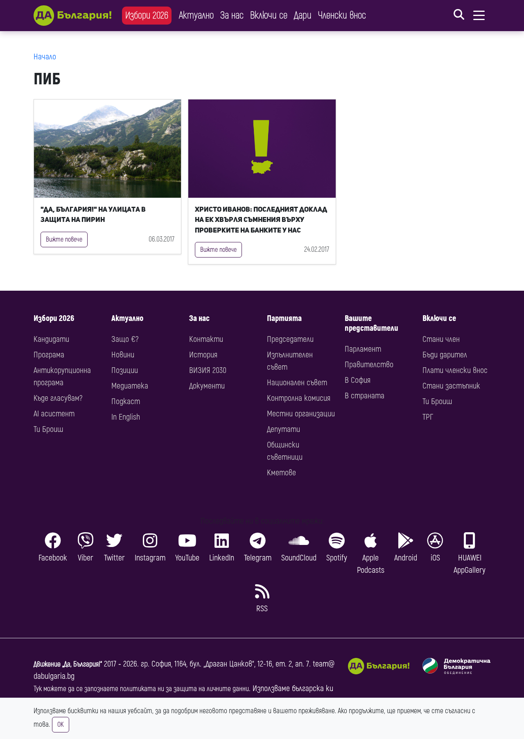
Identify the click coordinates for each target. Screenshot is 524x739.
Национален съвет (297, 382)
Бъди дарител (444, 355)
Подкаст (125, 401)
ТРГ (427, 417)
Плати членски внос (455, 370)
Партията (284, 318)
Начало (45, 57)
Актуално (196, 15)
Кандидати (51, 339)
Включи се (268, 15)
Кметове (281, 473)
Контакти (206, 339)
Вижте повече (64, 239)
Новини (122, 355)
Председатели (290, 339)
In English (125, 417)
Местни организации (301, 414)
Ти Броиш (48, 429)
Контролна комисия (298, 398)
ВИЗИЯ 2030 (207, 370)
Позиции (124, 370)
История (203, 355)
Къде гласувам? (58, 398)
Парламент (363, 349)
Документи (207, 386)
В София (357, 380)
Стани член (441, 339)
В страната (364, 396)
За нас (232, 15)
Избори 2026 (146, 15)
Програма (49, 355)
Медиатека (129, 386)
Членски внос (342, 15)
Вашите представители (371, 323)
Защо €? (124, 339)
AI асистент (54, 414)
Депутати (283, 429)
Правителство (369, 364)
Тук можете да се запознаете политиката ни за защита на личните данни (141, 689)
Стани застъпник (451, 386)
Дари (303, 15)
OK (60, 725)
